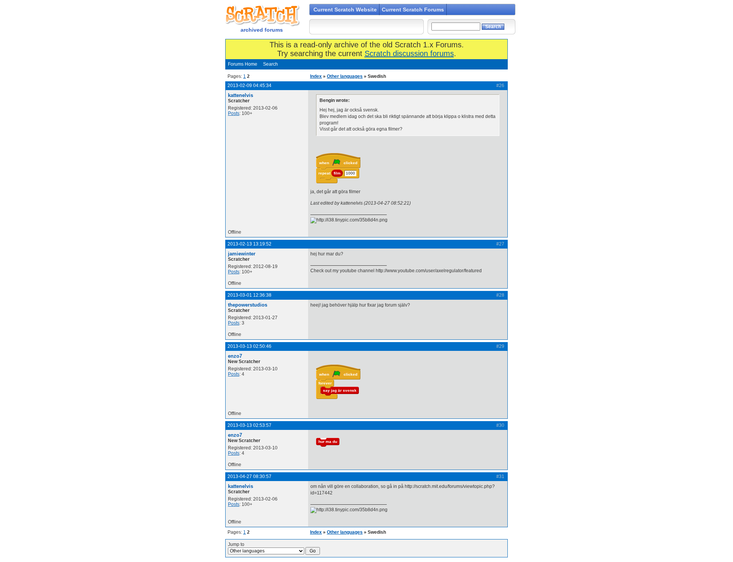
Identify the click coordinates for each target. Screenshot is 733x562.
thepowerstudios (247, 305)
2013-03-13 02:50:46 (249, 346)
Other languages (345, 76)
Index (316, 76)
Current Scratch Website (345, 9)
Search (270, 64)
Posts (233, 113)
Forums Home (242, 64)
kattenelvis (240, 95)
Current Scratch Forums (413, 9)
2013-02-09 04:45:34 (249, 85)
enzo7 (235, 356)
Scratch (261, 15)
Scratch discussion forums (409, 53)
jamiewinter (241, 254)
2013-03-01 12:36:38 (249, 295)
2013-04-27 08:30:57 (249, 476)
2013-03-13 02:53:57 (249, 425)
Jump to (236, 544)
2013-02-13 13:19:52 (249, 244)
